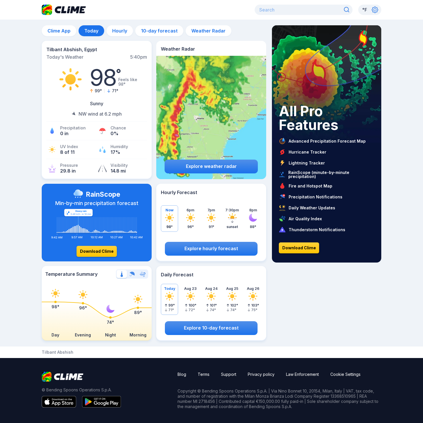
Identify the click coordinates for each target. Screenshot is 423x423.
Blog (182, 374)
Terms (203, 374)
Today (91, 31)
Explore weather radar (211, 166)
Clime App (58, 31)
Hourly (119, 31)
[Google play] (101, 406)
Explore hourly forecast (211, 248)
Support (228, 374)
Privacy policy (261, 374)
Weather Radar (208, 31)
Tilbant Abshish (57, 352)
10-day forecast (159, 31)
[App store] (59, 406)
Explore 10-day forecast (211, 328)
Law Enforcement (302, 374)
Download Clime (97, 251)
